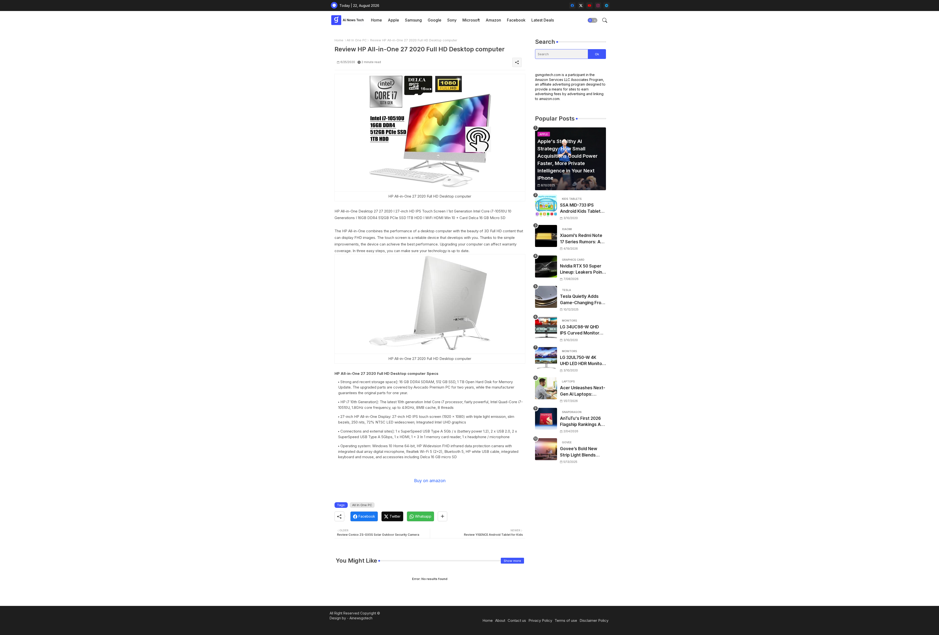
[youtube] (589, 5)
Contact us (517, 620)
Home (376, 20)
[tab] (376, 20)
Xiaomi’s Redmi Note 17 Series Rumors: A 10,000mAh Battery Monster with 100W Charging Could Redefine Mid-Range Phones (581, 239)
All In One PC (357, 40)
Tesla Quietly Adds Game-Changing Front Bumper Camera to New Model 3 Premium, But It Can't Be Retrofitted (582, 300)
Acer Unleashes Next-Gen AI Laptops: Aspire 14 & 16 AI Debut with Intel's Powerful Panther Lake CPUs (582, 391)
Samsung (413, 20)
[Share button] (442, 516)
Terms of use (566, 620)
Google (434, 20)
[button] (592, 20)
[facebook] (572, 5)
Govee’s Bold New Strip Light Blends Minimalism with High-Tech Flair (582, 452)
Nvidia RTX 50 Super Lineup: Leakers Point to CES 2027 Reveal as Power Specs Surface (582, 270)
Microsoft (471, 20)
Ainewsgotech (360, 618)
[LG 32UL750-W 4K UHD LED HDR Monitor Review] (546, 358)
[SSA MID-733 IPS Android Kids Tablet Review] (546, 206)
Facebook (516, 20)
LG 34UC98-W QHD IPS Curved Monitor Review (579, 330)
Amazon (493, 20)
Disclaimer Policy (594, 620)
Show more (512, 561)
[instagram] (598, 5)
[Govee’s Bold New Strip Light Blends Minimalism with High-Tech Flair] (546, 449)
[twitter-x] (581, 5)
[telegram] (607, 5)
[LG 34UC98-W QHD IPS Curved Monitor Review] (546, 327)
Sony (452, 20)
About (500, 620)
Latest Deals (542, 20)
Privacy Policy (540, 620)
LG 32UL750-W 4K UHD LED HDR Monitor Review (582, 361)
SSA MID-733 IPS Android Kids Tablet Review (580, 209)
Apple (393, 20)
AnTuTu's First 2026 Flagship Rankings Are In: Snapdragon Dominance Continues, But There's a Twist (582, 422)
